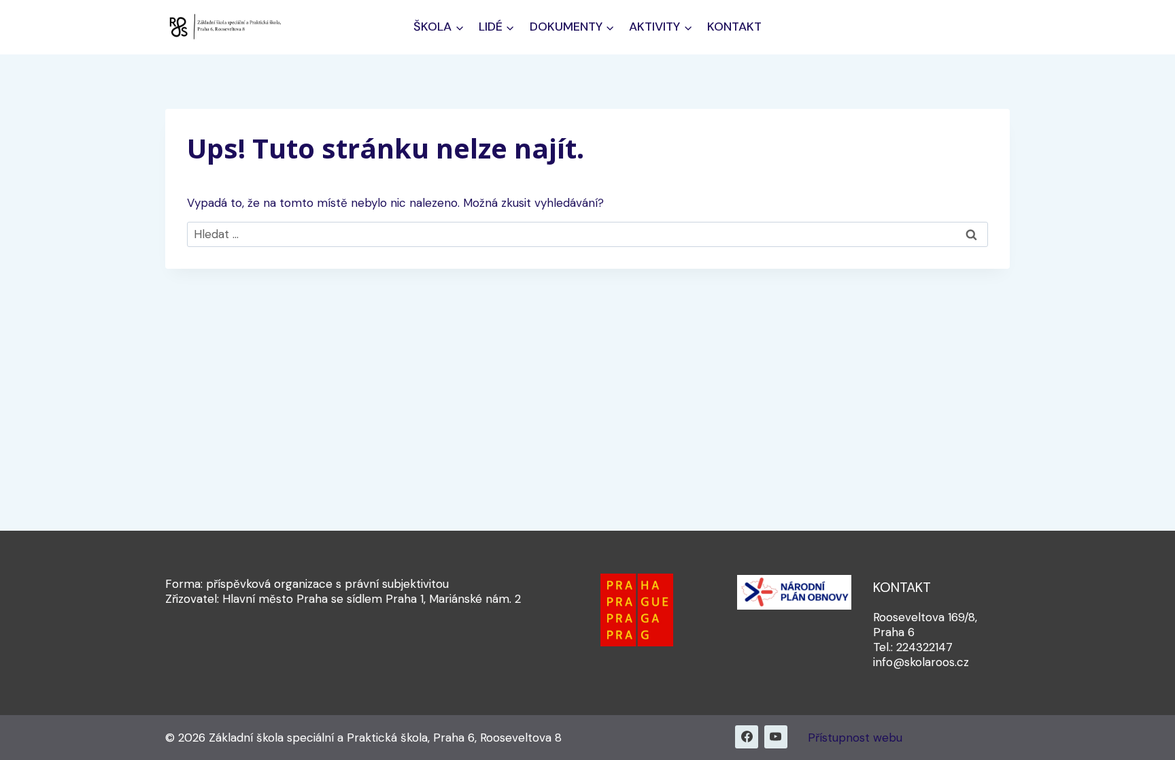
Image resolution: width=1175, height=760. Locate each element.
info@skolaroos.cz (921, 662)
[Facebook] (746, 736)
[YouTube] (775, 736)
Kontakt (734, 26)
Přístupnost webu (855, 737)
